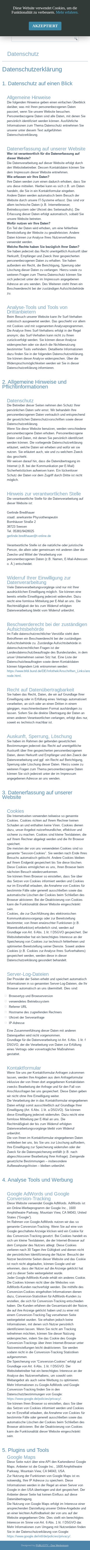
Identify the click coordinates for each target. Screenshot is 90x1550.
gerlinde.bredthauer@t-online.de (29, 536)
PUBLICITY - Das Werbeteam (52, 1545)
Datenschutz (23, 54)
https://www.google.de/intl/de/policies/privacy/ (38, 1536)
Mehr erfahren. (67, 12)
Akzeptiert (45, 26)
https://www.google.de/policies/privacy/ (34, 1399)
